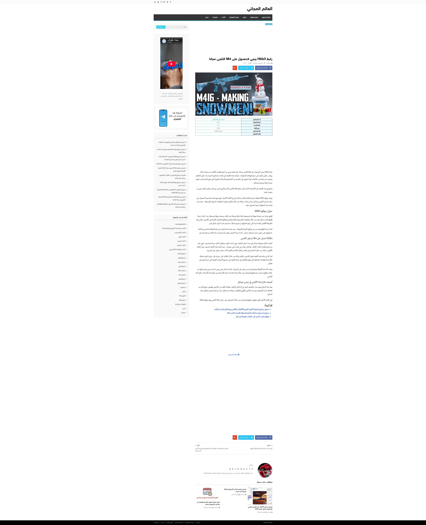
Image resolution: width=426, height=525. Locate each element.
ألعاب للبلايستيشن (180, 233)
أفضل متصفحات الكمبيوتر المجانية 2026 (173, 228)
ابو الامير (268, 63)
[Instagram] (246, 469)
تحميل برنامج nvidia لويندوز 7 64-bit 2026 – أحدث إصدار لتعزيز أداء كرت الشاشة (171, 158)
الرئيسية (198, 522)
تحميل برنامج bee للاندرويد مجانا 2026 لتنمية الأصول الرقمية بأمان (171, 169)
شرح (206, 17)
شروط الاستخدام (179, 522)
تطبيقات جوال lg (180, 304)
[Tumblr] (235, 469)
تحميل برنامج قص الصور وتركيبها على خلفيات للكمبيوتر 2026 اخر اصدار (172, 143)
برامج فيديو (182, 279)
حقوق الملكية (170, 522)
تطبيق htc (182, 296)
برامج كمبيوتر (269, 24)
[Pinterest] (241, 469)
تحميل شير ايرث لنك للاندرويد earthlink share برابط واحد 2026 (171, 205)
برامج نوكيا (182, 300)
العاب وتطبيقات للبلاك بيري (177, 249)
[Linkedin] (243, 469)
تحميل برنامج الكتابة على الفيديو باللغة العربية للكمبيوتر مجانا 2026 (171, 198)
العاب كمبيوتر (181, 245)
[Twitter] (232, 469)
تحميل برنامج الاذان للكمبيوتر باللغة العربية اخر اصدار (235, 490)
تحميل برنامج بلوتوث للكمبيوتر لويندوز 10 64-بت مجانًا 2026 (171, 150)
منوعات (215, 17)
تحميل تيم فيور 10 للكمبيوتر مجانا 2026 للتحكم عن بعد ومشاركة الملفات (171, 191)
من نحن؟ (163, 522)
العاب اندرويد (181, 241)
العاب (223, 17)
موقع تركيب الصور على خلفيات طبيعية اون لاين (252, 316)
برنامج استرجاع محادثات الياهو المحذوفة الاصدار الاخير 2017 (248, 313)
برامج (244, 17)
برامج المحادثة (181, 254)
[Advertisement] (233, 41)
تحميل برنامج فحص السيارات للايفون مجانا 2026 (170, 164)
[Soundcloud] (238, 469)
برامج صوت (181, 275)
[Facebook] (249, 469)
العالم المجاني (259, 9)
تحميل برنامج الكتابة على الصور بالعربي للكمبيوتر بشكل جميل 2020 (260, 508)
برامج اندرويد (266, 17)
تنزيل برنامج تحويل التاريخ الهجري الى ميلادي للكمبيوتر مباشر (208, 503)
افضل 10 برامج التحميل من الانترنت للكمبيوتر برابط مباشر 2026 (172, 176)
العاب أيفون (181, 237)
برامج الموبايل (234, 17)
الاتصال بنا (156, 522)
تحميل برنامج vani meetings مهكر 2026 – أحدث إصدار (172, 183)
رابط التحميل (233, 355)
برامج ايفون (254, 17)
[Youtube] (229, 469)
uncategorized (180, 224)
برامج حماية (181, 271)
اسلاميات (182, 287)
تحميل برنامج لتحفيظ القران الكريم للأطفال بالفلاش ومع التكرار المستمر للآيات (241, 309)
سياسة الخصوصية (189, 522)
